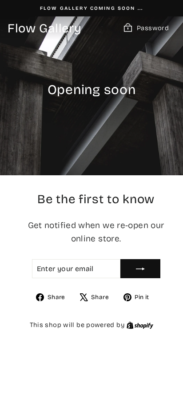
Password (153, 28)
